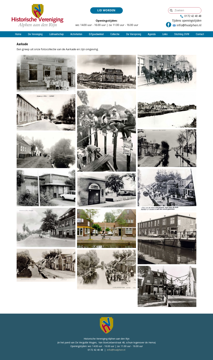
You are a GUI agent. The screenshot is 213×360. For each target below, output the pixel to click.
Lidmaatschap (56, 34)
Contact (200, 34)
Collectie (114, 34)
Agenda (152, 34)
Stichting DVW (181, 34)
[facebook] (168, 24)
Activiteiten (76, 34)
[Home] (37, 15)
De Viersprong (133, 34)
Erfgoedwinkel (96, 34)
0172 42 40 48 (192, 16)
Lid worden (106, 10)
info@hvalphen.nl (188, 25)
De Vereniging (35, 34)
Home (18, 34)
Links (165, 34)
